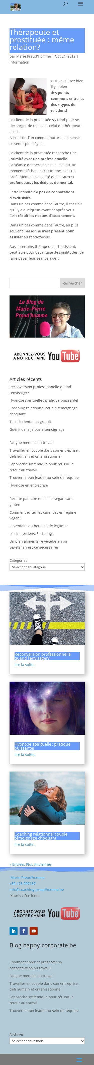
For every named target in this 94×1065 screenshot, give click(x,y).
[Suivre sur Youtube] (34, 931)
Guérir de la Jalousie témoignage (37, 429)
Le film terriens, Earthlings (32, 533)
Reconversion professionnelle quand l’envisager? (43, 656)
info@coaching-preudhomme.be (37, 889)
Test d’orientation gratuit (30, 421)
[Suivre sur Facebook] (24, 931)
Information (19, 62)
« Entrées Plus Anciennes (31, 864)
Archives (17, 1034)
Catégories (18, 560)
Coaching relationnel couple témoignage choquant (41, 836)
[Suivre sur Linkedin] (14, 931)
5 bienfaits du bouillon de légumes (39, 525)
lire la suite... (25, 664)
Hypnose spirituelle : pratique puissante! (44, 400)
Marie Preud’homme (27, 877)
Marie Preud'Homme (33, 56)
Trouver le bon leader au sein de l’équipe (44, 477)
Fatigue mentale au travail (31, 442)
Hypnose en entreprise (29, 485)
